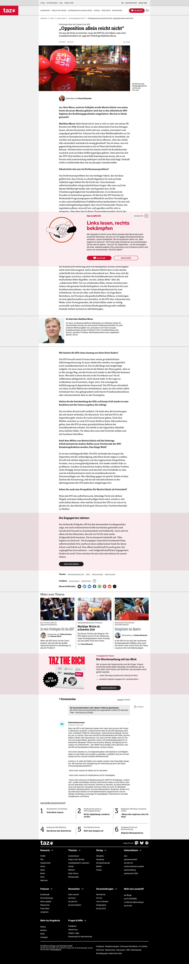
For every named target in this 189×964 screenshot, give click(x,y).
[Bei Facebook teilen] (94, 586)
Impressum (121, 950)
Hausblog (100, 859)
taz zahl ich (128, 863)
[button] (147, 10)
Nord (42, 877)
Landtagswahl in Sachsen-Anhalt (79, 865)
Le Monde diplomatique (134, 902)
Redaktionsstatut (112, 946)
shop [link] (61, 3)
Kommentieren (74, 581)
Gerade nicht (138, 216)
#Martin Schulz (110, 574)
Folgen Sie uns (128, 843)
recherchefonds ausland (134, 866)
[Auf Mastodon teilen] (84, 586)
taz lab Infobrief (74, 905)
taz (46, 843)
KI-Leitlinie (143, 946)
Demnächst (100, 894)
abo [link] (122, 3)
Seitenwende (136, 950)
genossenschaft (130, 859)
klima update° (46, 901)
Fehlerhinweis (86, 581)
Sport (42, 870)
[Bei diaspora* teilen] (104, 586)
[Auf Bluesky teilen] (89, 586)
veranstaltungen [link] (52, 3)
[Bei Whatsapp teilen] (99, 586)
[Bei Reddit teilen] (109, 586)
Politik (52, 18)
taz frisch (72, 898)
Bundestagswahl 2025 (76, 18)
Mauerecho (45, 905)
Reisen (43, 927)
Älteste (127, 700)
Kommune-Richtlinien (129, 946)
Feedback (72, 926)
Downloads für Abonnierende (80, 936)
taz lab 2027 (101, 908)
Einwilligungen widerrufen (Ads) (109, 953)
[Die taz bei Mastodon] (136, 844)
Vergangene (101, 905)
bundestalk (44, 894)
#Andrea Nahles (97, 574)
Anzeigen (44, 937)
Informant (100, 950)
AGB (128, 950)
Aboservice (73, 929)
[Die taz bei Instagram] (147, 844)
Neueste (120, 700)
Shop (42, 934)
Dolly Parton (73, 873)
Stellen (99, 866)
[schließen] (146, 216)
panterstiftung (130, 870)
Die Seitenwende (103, 863)
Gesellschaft (45, 863)
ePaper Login (73, 933)
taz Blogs (128, 895)
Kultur (42, 866)
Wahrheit (44, 880)
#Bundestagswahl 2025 (76, 574)
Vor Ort (99, 898)
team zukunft (73, 894)
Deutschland (61, 18)
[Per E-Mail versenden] (79, 586)
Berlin (42, 873)
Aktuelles (100, 856)
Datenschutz (110, 950)
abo (125, 856)
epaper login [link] (142, 3)
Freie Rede (44, 908)
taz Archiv (128, 906)
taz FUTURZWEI (130, 899)
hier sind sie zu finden (84, 712)
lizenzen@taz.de (56, 950)
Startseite (43, 18)
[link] (45, 10)
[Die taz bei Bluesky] (142, 844)
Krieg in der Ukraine (76, 859)
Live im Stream (102, 901)
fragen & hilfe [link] (69, 3)
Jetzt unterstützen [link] (71, 564)
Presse (99, 870)
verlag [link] (42, 3)
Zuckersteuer (73, 856)
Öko (42, 859)
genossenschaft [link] (131, 3)
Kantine (43, 930)
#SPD (88, 574)
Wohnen (71, 870)
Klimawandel (73, 877)
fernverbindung (46, 898)
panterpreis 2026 (131, 873)
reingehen (44, 912)
